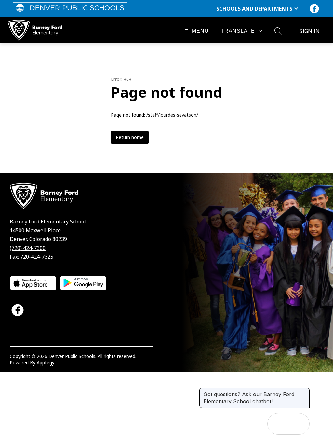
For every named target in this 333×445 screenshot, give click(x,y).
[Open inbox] (278, 424)
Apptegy (45, 362)
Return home (130, 137)
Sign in (310, 31)
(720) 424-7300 (28, 247)
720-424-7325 (36, 256)
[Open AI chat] (299, 424)
